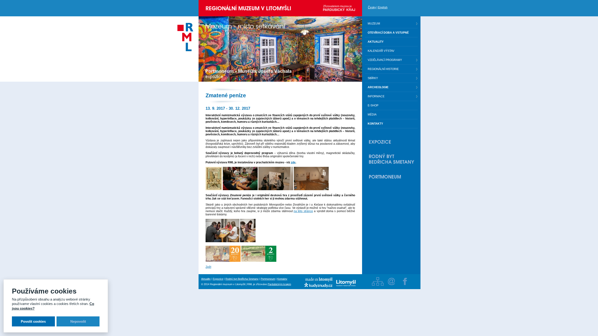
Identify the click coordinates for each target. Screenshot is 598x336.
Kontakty (282, 278)
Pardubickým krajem (279, 284)
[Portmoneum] (391, 176)
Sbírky (373, 78)
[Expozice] (391, 142)
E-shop (373, 105)
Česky (372, 7)
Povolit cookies (33, 321)
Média (372, 114)
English (383, 7)
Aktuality (206, 278)
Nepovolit (78, 321)
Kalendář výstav (381, 50)
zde (293, 162)
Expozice (218, 278)
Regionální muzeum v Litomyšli (248, 8)
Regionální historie (383, 69)
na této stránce (303, 211)
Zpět (208, 267)
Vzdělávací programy (385, 60)
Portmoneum (268, 278)
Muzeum (374, 23)
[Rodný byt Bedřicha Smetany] (391, 159)
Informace (376, 96)
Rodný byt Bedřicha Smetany (242, 278)
